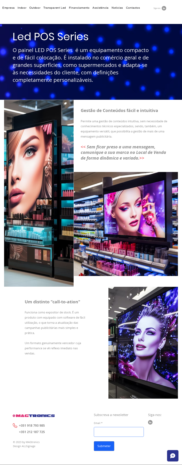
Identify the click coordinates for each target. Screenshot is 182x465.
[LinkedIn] (164, 8)
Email (97, 423)
